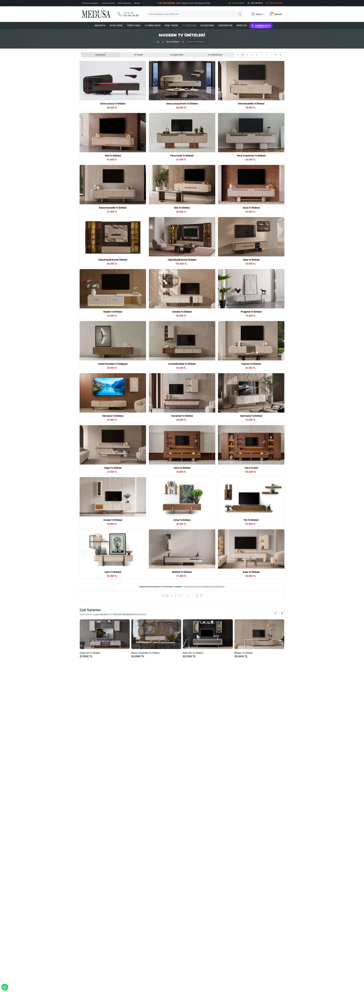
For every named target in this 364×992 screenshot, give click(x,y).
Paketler (242, 25)
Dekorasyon (225, 25)
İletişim (137, 3)
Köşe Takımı (171, 25)
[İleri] (280, 54)
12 (275, 55)
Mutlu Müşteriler (124, 3)
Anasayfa (100, 25)
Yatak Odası (116, 25)
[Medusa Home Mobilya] (96, 14)
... (261, 55)
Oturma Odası (153, 25)
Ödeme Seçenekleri (90, 3)
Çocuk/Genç (207, 25)
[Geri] (238, 54)
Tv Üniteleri (189, 25)
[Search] (240, 14)
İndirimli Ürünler (108, 3)
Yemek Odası (134, 25)
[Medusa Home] (158, 41)
